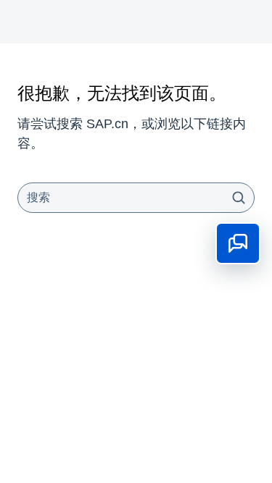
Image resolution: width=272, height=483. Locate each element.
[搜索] (238, 198)
